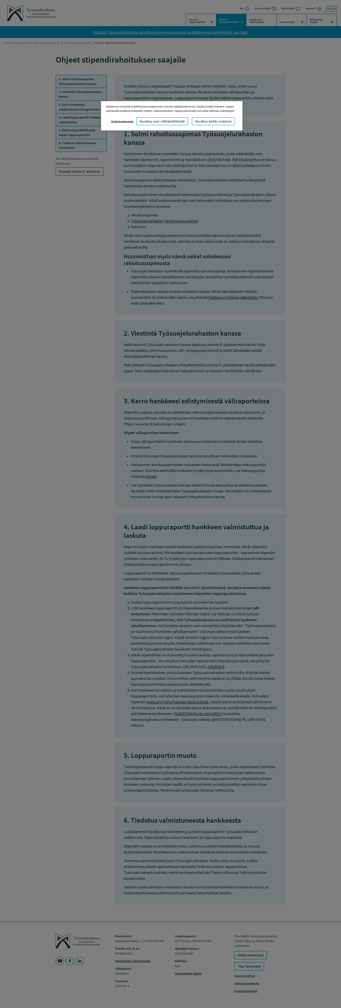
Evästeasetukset (122, 121)
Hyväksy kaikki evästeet (213, 121)
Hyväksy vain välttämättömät (162, 121)
